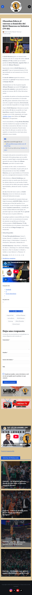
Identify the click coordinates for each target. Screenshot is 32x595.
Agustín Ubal (10, 315)
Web (4, 366)
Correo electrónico (8, 359)
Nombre (5, 352)
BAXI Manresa (21, 318)
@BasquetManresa (11, 144)
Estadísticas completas (9, 258)
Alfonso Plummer (21, 315)
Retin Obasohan (20, 321)
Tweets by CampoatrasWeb (7, 451)
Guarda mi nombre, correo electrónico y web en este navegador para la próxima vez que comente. (16, 376)
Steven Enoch (16, 324)
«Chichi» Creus (7, 116)
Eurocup (19, 31)
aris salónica (11, 318)
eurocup (11, 321)
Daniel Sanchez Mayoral (10, 31)
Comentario (6, 340)
